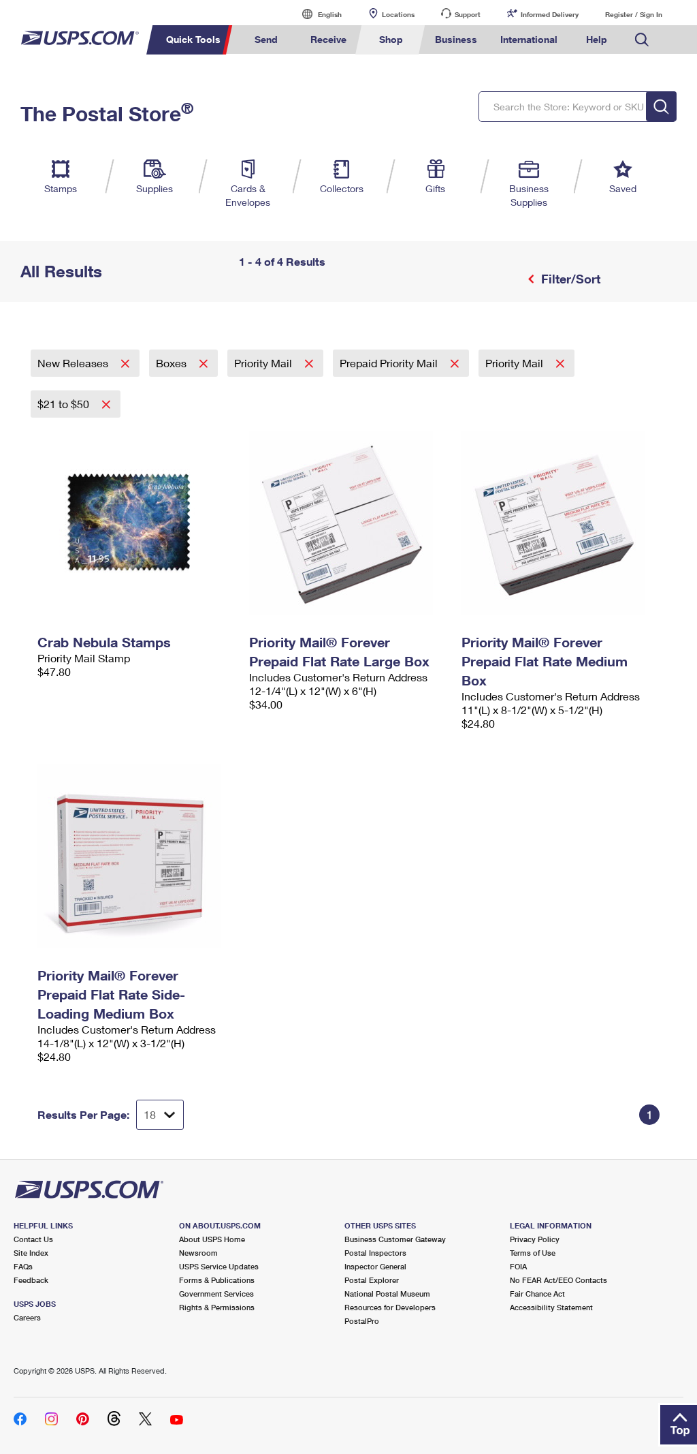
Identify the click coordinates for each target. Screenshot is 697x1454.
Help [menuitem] (596, 39)
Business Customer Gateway (395, 1239)
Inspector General (375, 1266)
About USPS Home (212, 1239)
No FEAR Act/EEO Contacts (558, 1279)
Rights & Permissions (217, 1307)
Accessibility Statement (551, 1307)
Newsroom (198, 1252)
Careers (27, 1317)
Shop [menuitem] (391, 39)
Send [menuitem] (266, 39)
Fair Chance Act (537, 1293)
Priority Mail (264, 362)
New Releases (74, 362)
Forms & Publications (217, 1279)
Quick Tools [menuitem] (193, 39)
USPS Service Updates (219, 1266)
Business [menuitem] (456, 39)
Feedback (31, 1279)
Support (468, 14)
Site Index (31, 1252)
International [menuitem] (528, 39)
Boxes (172, 362)
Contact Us (33, 1239)
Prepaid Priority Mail (390, 362)
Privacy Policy (535, 1239)
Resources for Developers (390, 1307)
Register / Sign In (633, 14)
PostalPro (361, 1320)
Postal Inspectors (375, 1252)
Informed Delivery (550, 14)
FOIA (518, 1266)
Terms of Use (532, 1252)
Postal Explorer (371, 1279)
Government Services (216, 1293)
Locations (398, 14)
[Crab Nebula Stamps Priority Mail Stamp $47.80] (136, 523)
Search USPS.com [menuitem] (642, 40)
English (316, 14)
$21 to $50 (64, 403)
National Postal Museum (387, 1293)
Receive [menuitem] (328, 39)
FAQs (23, 1266)
